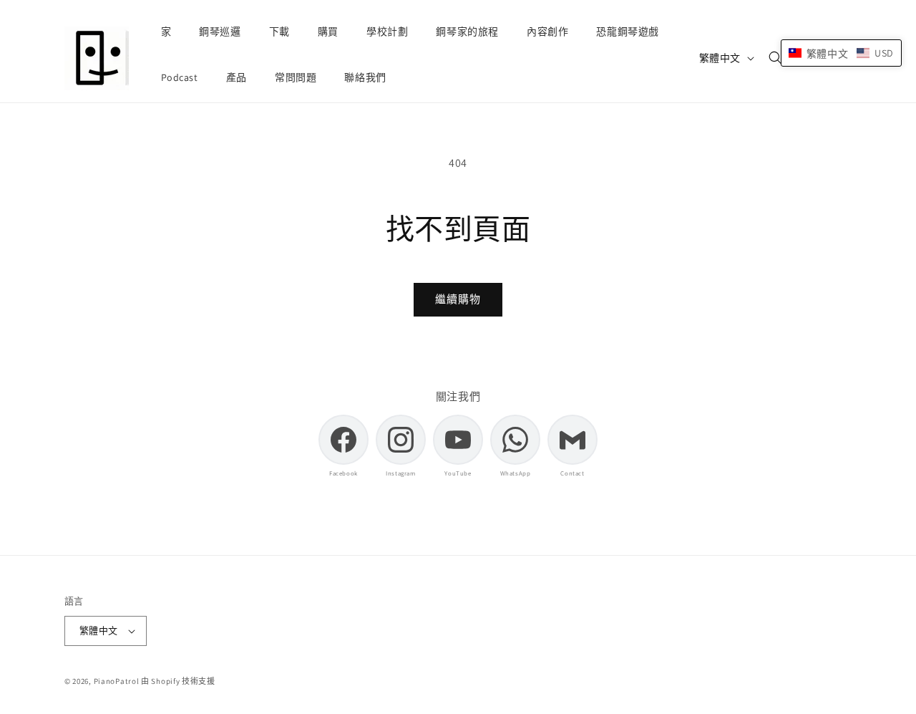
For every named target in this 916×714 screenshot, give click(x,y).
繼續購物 (458, 299)
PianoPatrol (117, 681)
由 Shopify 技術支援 (178, 681)
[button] (775, 58)
